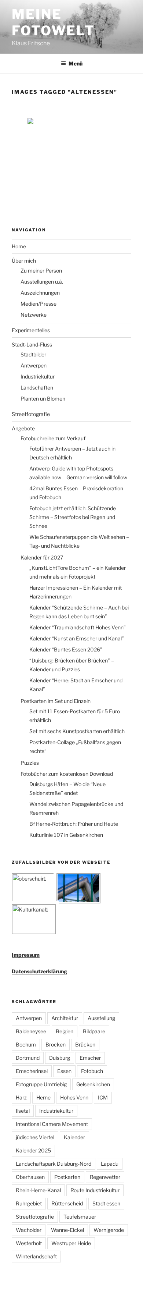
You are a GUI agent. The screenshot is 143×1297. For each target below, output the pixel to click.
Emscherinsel (32, 1071)
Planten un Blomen (43, 398)
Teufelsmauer (79, 1217)
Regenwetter (105, 1177)
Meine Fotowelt (53, 22)
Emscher (90, 1058)
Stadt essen (106, 1203)
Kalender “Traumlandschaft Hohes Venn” (77, 627)
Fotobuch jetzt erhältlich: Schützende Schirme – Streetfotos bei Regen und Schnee (72, 517)
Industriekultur (38, 376)
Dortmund (28, 1058)
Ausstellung (101, 1018)
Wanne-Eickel (67, 1230)
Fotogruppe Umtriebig (41, 1084)
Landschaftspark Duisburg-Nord (53, 1164)
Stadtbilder (33, 354)
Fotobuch (92, 1071)
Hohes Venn (74, 1097)
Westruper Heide (71, 1243)
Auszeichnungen (40, 292)
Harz (21, 1097)
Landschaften (37, 387)
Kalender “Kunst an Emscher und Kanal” (76, 638)
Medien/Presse (38, 304)
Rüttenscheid (67, 1203)
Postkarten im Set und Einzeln (56, 701)
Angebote (23, 428)
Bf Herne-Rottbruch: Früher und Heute (73, 824)
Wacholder (28, 1230)
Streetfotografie (31, 414)
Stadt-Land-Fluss (32, 344)
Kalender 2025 (33, 1150)
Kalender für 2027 (42, 557)
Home (19, 246)
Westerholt (29, 1243)
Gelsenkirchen (93, 1084)
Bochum (26, 1044)
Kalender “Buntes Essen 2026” (65, 649)
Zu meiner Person (41, 270)
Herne (43, 1097)
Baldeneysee (31, 1031)
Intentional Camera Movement (52, 1124)
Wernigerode (109, 1230)
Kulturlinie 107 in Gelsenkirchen (66, 835)
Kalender (74, 1137)
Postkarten (67, 1177)
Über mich (24, 260)
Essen (64, 1071)
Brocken (55, 1044)
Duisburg (59, 1058)
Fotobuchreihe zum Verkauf (53, 438)
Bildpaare (94, 1031)
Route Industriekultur (95, 1190)
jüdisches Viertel (35, 1137)
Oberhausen (30, 1177)
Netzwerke (34, 315)
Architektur (64, 1018)
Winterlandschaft (36, 1256)
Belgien (64, 1031)
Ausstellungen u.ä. (42, 281)
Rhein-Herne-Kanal (38, 1190)
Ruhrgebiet (29, 1203)
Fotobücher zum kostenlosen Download (67, 774)
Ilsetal (23, 1111)
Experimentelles (31, 330)
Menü (75, 63)
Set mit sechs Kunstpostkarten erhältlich (77, 731)
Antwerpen (34, 365)
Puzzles (30, 763)
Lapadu (109, 1164)
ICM (103, 1097)
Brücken (85, 1044)
